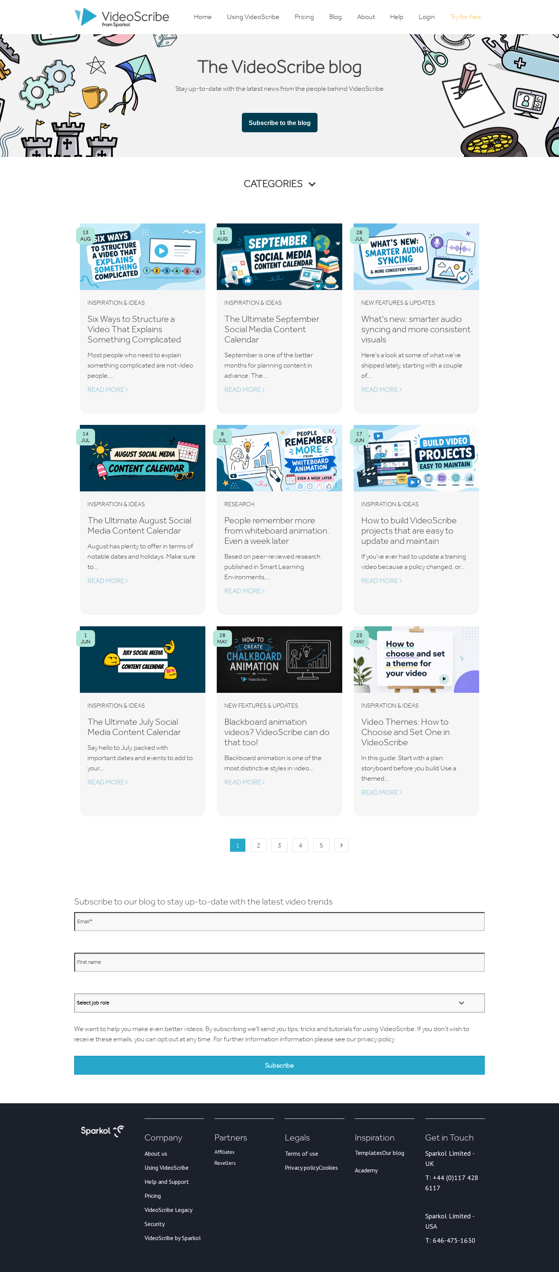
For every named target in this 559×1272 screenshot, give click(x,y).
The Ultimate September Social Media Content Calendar (271, 329)
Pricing (153, 1195)
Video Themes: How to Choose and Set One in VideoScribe (405, 731)
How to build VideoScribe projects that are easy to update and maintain (409, 530)
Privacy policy (302, 1167)
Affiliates (224, 1151)
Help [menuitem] (396, 17)
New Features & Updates (398, 302)
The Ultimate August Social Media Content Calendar (139, 525)
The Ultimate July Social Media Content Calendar (134, 726)
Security (155, 1224)
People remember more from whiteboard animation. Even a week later (276, 530)
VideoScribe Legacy (168, 1209)
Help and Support (167, 1181)
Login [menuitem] (427, 17)
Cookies (328, 1167)
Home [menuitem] (203, 17)
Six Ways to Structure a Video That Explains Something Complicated (134, 329)
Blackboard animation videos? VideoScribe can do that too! (277, 731)
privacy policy (376, 1039)
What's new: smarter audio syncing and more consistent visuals (416, 329)
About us (156, 1153)
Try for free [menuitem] (465, 17)
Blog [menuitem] (335, 17)
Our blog (393, 1152)
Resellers (225, 1163)
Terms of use (301, 1153)
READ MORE (106, 389)
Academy (366, 1170)
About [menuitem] (366, 17)
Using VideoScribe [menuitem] (253, 17)
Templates (368, 1152)
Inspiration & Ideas (116, 302)
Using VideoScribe (167, 1167)
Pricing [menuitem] (304, 17)
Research (239, 504)
